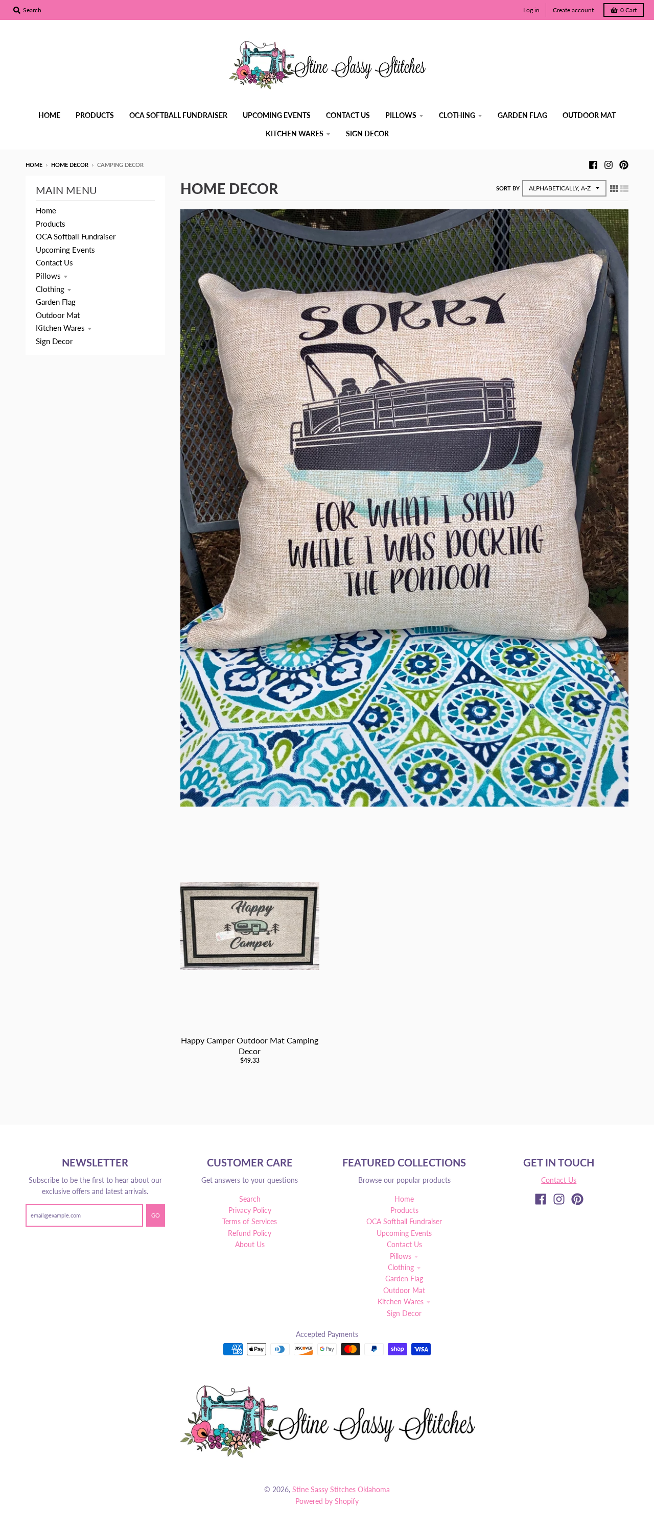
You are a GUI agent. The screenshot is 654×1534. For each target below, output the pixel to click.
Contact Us (54, 262)
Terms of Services (249, 1221)
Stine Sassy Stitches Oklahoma (341, 1489)
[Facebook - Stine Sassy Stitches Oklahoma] (593, 164)
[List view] (624, 187)
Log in (531, 10)
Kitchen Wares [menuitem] (294, 133)
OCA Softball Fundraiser (75, 236)
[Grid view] (614, 187)
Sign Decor (54, 341)
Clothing (50, 289)
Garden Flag (56, 301)
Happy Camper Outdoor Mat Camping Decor (249, 1045)
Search (250, 1199)
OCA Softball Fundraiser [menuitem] (178, 115)
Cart (628, 10)
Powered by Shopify (327, 1501)
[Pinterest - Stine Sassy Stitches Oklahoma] (623, 164)
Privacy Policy (249, 1210)
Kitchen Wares (60, 327)
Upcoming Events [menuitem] (277, 115)
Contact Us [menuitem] (348, 115)
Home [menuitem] (49, 115)
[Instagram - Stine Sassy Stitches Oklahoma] (608, 164)
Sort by (508, 188)
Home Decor (69, 164)
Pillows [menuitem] (400, 115)
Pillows (48, 275)
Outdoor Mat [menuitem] (589, 115)
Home (34, 164)
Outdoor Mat (58, 315)
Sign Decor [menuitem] (367, 133)
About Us (250, 1244)
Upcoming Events (65, 249)
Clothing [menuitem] (457, 115)
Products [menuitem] (95, 115)
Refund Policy (249, 1233)
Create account (573, 10)
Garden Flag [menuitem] (522, 115)
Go (155, 1215)
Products (50, 223)
